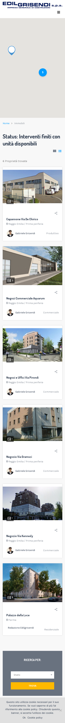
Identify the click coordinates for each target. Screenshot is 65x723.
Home (6, 123)
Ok (24, 717)
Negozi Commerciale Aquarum (25, 298)
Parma (12, 620)
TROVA (32, 685)
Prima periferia (34, 223)
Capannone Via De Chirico (22, 219)
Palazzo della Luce (18, 615)
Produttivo (52, 233)
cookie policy (30, 709)
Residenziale (51, 629)
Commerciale (51, 312)
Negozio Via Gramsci (19, 457)
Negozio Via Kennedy (19, 536)
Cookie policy (34, 717)
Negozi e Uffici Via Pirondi (22, 377)
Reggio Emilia (16, 223)
